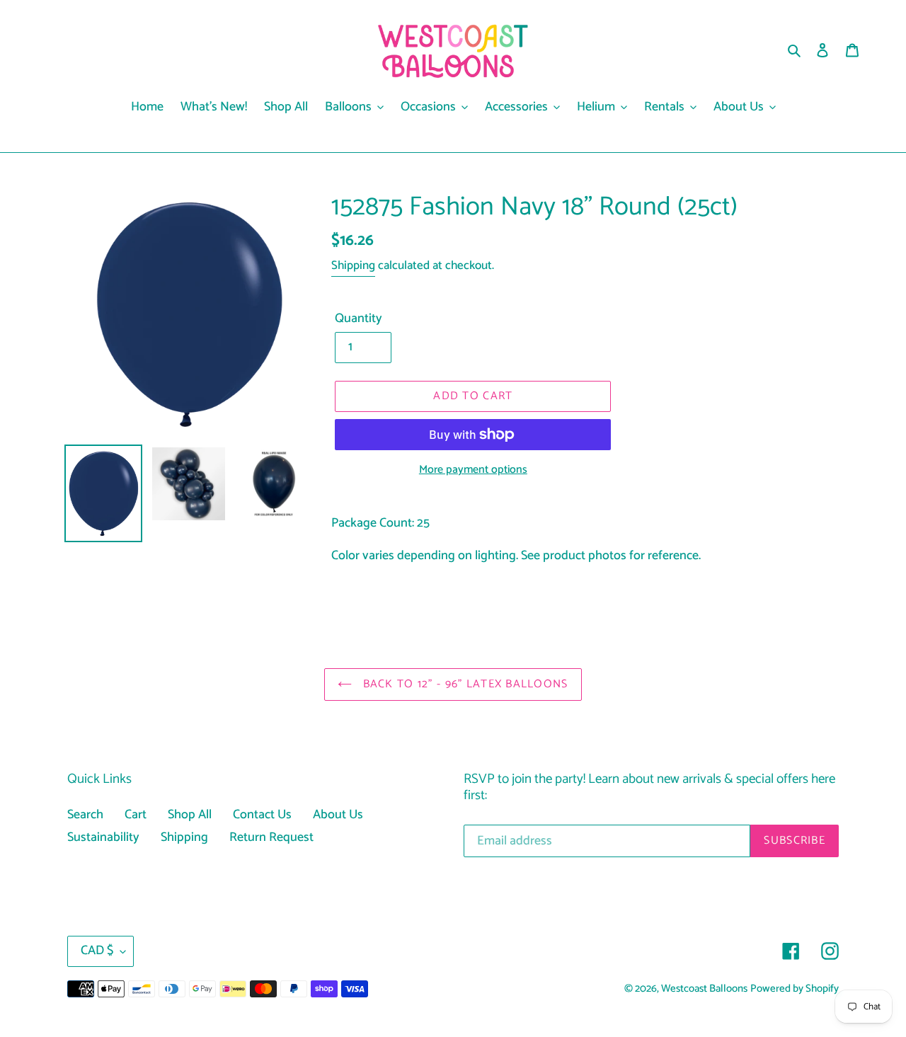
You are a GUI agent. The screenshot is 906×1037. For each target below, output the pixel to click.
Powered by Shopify (794, 988)
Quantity (358, 318)
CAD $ (97, 950)
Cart (136, 814)
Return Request (271, 837)
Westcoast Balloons (704, 988)
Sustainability (103, 837)
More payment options (473, 470)
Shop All (190, 814)
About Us (338, 814)
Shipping (353, 265)
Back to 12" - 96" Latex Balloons (463, 684)
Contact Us (262, 814)
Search (85, 814)
